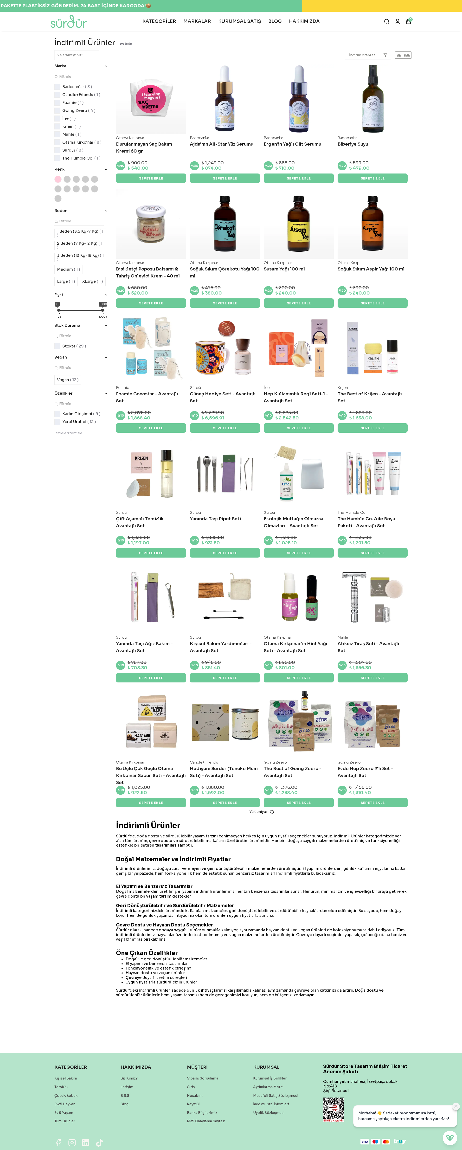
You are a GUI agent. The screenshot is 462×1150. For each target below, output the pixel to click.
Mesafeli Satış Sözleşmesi (275, 1095)
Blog (124, 1104)
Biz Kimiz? (129, 1078)
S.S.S (125, 1095)
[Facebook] (58, 1143)
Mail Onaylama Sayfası (206, 1121)
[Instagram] (72, 1143)
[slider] (58, 310)
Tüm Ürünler (64, 1121)
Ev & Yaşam (63, 1113)
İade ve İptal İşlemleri (271, 1104)
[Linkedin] (86, 1143)
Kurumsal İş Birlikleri (270, 1078)
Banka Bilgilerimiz (202, 1113)
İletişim (127, 1087)
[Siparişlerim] (398, 22)
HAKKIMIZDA (304, 21)
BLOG (275, 21)
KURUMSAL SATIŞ (239, 21)
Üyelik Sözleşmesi (268, 1113)
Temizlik (61, 1087)
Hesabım (195, 1095)
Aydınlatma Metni (268, 1087)
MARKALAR (197, 21)
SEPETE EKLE (151, 178)
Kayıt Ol (193, 1104)
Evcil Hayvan (64, 1104)
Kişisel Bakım (65, 1078)
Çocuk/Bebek (65, 1095)
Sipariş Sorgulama (202, 1078)
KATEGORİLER (159, 21)
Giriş (191, 1087)
